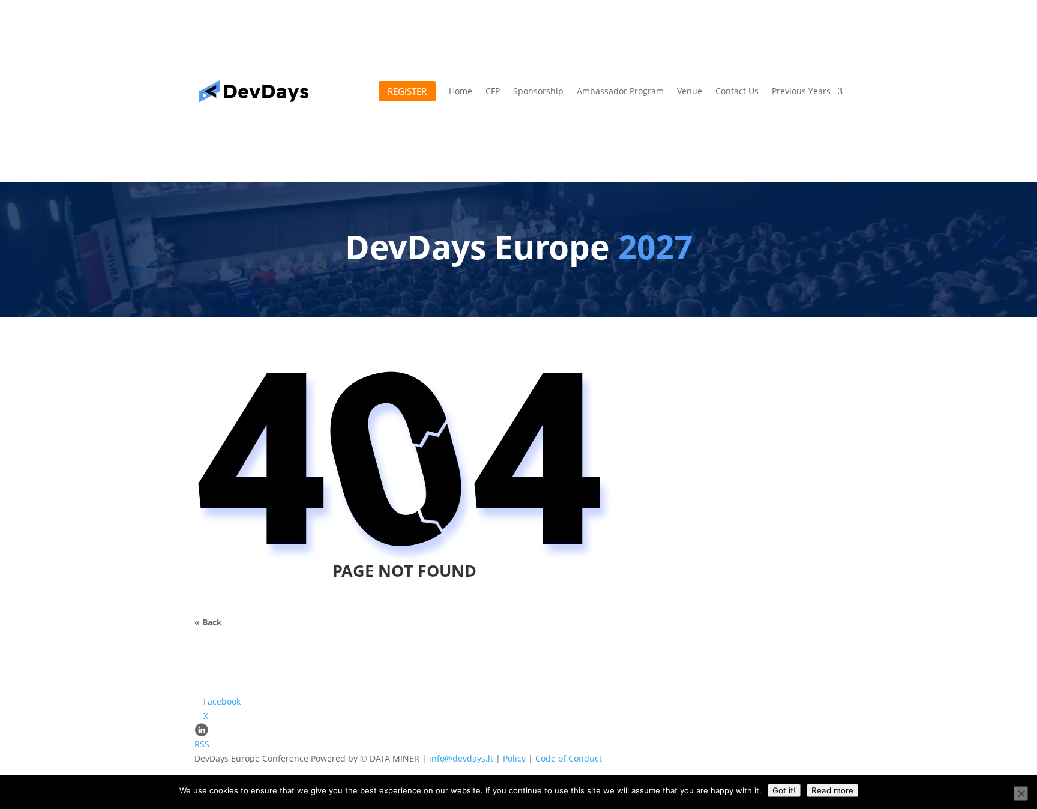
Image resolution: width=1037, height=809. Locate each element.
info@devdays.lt (461, 758)
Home (460, 91)
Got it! (784, 790)
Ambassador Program (620, 91)
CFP (492, 91)
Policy (514, 758)
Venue (689, 91)
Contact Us (737, 91)
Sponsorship (538, 91)
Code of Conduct (568, 758)
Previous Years (801, 91)
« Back (208, 622)
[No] (1021, 793)
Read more (832, 790)
